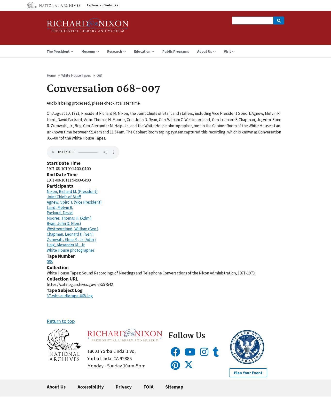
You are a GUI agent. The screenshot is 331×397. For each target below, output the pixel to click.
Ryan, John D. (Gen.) (64, 223)
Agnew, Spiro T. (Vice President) (74, 202)
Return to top (61, 321)
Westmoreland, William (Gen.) (72, 229)
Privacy (124, 387)
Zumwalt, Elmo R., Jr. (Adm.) (71, 239)
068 (99, 75)
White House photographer (70, 250)
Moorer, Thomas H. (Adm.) (69, 218)
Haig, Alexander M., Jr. (66, 245)
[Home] (88, 27)
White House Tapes (76, 75)
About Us (56, 387)
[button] (64, 359)
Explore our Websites (102, 5)
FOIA (148, 387)
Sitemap (174, 387)
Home (51, 75)
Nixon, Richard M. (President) (72, 191)
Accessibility (91, 387)
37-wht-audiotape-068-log (70, 295)
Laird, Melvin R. (60, 207)
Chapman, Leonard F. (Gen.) (70, 234)
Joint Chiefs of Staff (64, 196)
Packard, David (60, 212)
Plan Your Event (248, 372)
